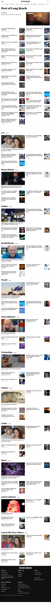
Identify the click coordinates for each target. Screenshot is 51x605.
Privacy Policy (38, 572)
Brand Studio (4, 589)
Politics (21, 4)
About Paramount (22, 584)
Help (19, 589)
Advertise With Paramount (23, 585)
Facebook (20, 574)
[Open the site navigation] (10, 1)
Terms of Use (37, 577)
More (7, 133)
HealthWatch (27, 4)
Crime (46, 4)
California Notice (38, 574)
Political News (4, 572)
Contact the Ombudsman (23, 593)
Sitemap (3, 591)
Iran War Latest (4, 574)
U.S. (3, 4)
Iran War (6, 4)
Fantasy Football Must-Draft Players (7, 578)
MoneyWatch (34, 4)
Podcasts (3, 585)
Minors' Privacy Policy (39, 579)
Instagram (20, 576)
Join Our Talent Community (24, 587)
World (17, 4)
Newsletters (3, 584)
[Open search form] (48, 1)
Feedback (20, 591)
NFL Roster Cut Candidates (7, 576)
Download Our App (5, 587)
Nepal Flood (12, 4)
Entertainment (41, 4)
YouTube (20, 572)
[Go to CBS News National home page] (25, 1)
